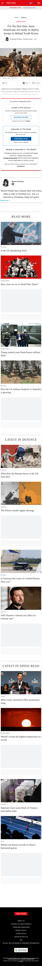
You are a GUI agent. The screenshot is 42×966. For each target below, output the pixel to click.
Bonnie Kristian (17, 39)
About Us (21, 921)
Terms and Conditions (21, 927)
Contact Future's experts (21, 924)
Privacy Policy (21, 930)
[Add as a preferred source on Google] (21, 950)
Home (16, 17)
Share (6, 83)
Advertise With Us (21, 937)
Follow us (27, 83)
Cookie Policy (21, 933)
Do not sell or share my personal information (21, 943)
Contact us (21, 166)
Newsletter (37, 83)
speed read (21, 21)
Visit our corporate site (27, 959)
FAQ (21, 940)
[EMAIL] (13, 184)
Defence (23, 17)
